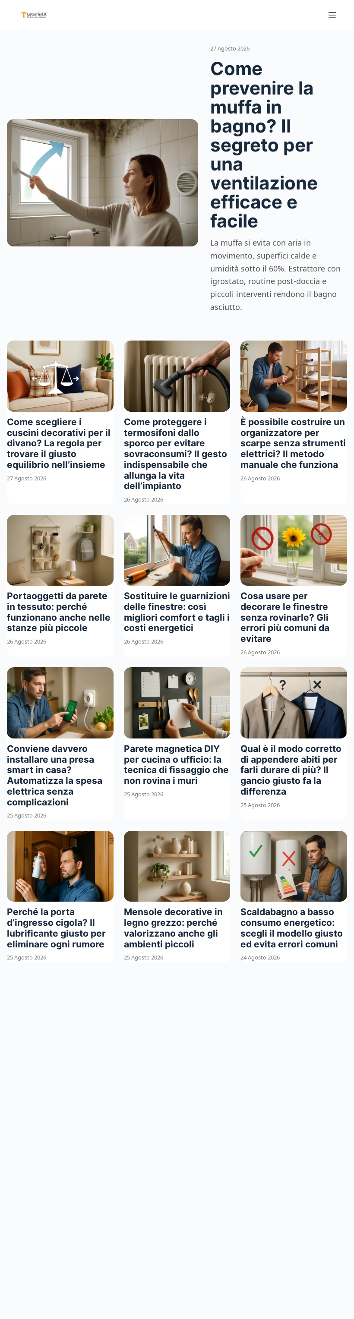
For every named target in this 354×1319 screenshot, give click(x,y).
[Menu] (332, 15)
